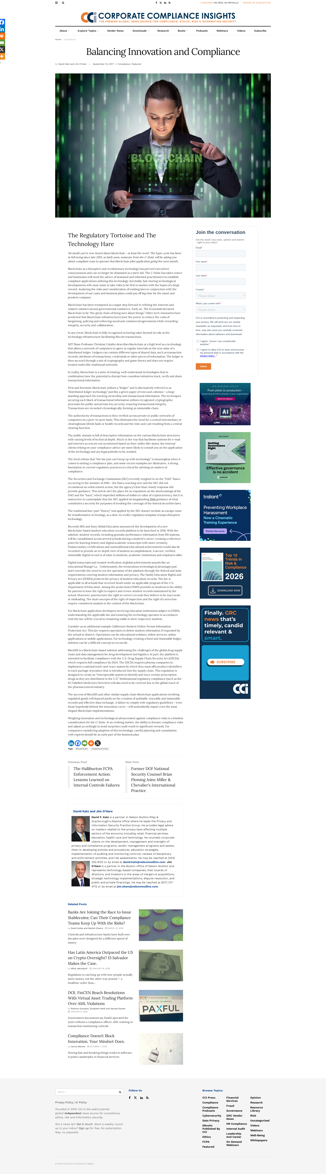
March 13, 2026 (115, 928)
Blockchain (82, 749)
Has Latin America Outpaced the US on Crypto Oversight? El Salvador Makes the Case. (100, 958)
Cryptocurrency (100, 749)
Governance (234, 1110)
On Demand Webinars (234, 1143)
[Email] (84, 743)
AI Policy (81, 1102)
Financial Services (232, 1099)
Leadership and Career (233, 1135)
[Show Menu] (56, 3)
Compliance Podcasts (210, 1109)
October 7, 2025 (98, 1046)
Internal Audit (235, 1128)
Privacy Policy (64, 1102)
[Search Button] (63, 2)
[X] (98, 743)
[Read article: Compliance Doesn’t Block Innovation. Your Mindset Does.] (161, 1049)
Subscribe (260, 30)
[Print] (91, 743)
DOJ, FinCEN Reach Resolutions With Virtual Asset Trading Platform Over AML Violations (100, 998)
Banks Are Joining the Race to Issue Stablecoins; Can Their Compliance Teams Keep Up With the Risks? (99, 917)
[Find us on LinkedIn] (165, 3)
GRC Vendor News (234, 1117)
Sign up (84, 1128)
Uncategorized (259, 1120)
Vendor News (115, 30)
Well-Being (257, 1135)
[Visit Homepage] (163, 16)
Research (163, 30)
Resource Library (256, 1109)
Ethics (206, 1136)
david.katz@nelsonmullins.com (144, 862)
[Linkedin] (71, 743)
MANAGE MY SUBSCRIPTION (257, 3)
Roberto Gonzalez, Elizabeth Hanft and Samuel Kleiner (98, 1008)
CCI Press (208, 1097)
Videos (241, 30)
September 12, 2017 (103, 64)
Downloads (140, 30)
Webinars (222, 30)
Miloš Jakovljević (79, 968)
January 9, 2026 (78, 1011)
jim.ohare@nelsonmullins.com (137, 886)
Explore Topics (87, 30)
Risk (253, 1115)
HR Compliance (236, 1123)
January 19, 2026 (100, 968)
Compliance (70, 39)
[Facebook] (78, 743)
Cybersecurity (211, 1115)
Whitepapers (258, 1140)
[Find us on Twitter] (160, 3)
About (63, 30)
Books (181, 30)
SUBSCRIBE (206, 3)
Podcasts (202, 30)
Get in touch (85, 1124)
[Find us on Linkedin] (141, 1098)
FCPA (206, 1141)
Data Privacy (210, 1120)
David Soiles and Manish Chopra (87, 928)
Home (58, 39)
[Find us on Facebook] (156, 3)
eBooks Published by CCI (211, 1129)
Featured (136, 64)
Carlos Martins (78, 1046)
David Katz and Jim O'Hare (72, 64)
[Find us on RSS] (169, 3)
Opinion (255, 1097)
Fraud (230, 1105)
